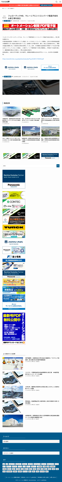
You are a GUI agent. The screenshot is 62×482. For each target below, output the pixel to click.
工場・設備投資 (7, 20)
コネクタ (30, 464)
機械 (46, 469)
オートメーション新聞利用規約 (13, 477)
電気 (47, 471)
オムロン (25, 464)
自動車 (15, 471)
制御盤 (4, 469)
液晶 (50, 469)
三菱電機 (39, 466)
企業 (48, 466)
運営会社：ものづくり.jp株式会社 (28, 477)
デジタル (15, 466)
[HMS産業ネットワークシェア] (13, 269)
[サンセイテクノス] (50, 70)
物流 (4, 471)
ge (3, 464)
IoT (6, 464)
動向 (14, 469)
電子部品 (42, 471)
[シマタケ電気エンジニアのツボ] (13, 285)
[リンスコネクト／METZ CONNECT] (12, 158)
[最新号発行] (13, 344)
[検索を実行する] (58, 165)
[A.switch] (13, 198)
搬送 (38, 469)
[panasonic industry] (13, 188)
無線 (57, 469)
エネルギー (18, 464)
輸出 (30, 471)
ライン (28, 466)
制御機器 (53, 466)
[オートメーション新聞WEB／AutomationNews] (5, 2)
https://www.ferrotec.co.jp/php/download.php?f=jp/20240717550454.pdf (23, 59)
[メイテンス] (13, 224)
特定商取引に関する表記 (43, 477)
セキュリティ (50, 464)
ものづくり (11, 464)
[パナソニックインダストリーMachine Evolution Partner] (50, 158)
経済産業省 (9, 471)
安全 (22, 469)
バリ (24, 466)
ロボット (34, 466)
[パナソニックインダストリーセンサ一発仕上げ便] (13, 253)
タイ (4, 466)
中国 (44, 466)
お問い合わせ (53, 477)
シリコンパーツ (23, 20)
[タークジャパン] (13, 229)
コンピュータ (37, 464)
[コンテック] (13, 208)
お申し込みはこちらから (46, 5)
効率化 (9, 469)
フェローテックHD (31, 20)
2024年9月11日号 (16, 20)
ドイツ (19, 466)
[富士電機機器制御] (13, 261)
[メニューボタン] (60, 2)
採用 (31, 469)
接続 (34, 469)
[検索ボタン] (56, 2)
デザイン (9, 466)
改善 (42, 469)
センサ (56, 464)
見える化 (25, 471)
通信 (34, 471)
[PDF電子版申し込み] (30, 30)
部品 (37, 471)
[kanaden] (13, 293)
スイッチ (44, 464)
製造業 (19, 471)
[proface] (13, 301)
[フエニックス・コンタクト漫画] (13, 237)
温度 (53, 469)
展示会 (26, 469)
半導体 (17, 469)
